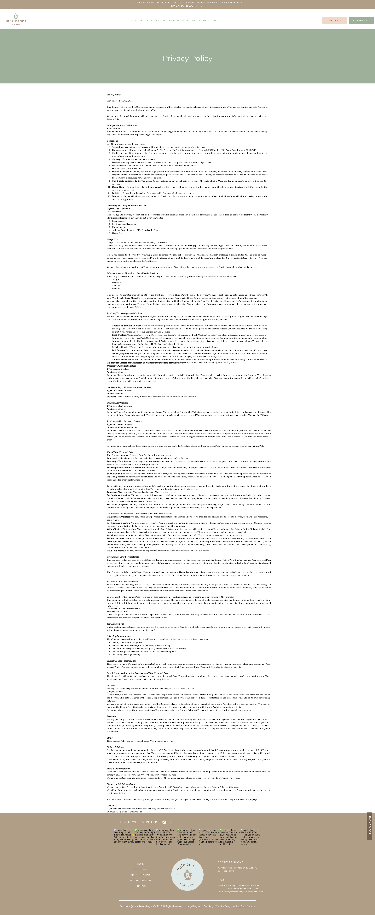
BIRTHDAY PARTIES (140, 880)
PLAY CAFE (141, 869)
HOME (140, 864)
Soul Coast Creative (245, 906)
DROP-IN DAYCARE (140, 875)
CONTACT (141, 886)
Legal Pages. (194, 906)
